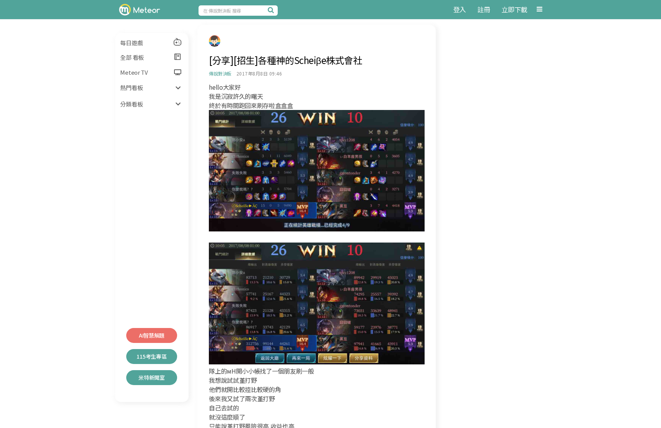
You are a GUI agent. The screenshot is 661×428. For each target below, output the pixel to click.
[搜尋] (272, 10)
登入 (459, 9)
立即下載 (514, 9)
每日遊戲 (131, 43)
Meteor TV (134, 72)
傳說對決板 (220, 73)
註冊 (483, 9)
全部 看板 (132, 57)
